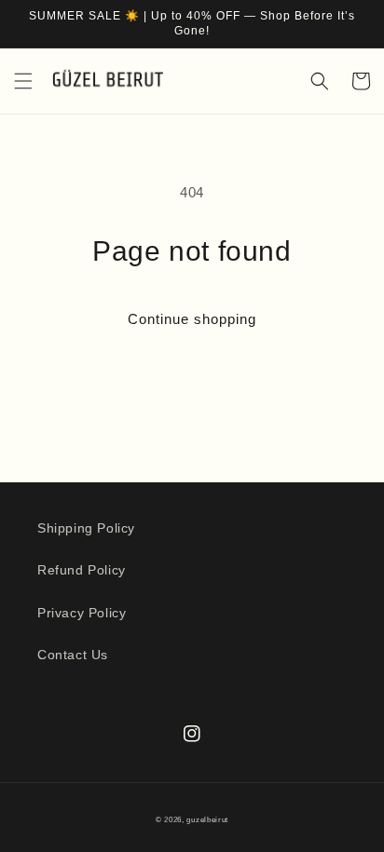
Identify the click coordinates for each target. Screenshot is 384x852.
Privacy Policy (81, 612)
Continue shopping (192, 319)
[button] (23, 81)
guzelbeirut (207, 819)
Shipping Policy (86, 528)
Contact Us (72, 654)
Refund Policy (81, 569)
